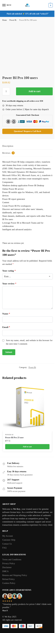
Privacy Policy (8, 563)
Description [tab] (7, 146)
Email (6, 327)
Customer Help (8, 540)
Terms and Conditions (11, 559)
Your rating (9, 271)
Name (6, 313)
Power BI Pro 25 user (14, 437)
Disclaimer (7, 567)
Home (4, 20)
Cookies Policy (8, 583)
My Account (7, 536)
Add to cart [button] (27, 447)
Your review (9, 283)
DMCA (5, 571)
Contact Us (7, 544)
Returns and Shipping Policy (14, 575)
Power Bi (12, 20)
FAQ (4, 548)
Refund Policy (8, 579)
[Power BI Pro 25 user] (27, 407)
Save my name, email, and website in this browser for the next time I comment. (29, 342)
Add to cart (34, 91)
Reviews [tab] (8, 153)
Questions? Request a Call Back (27, 131)
